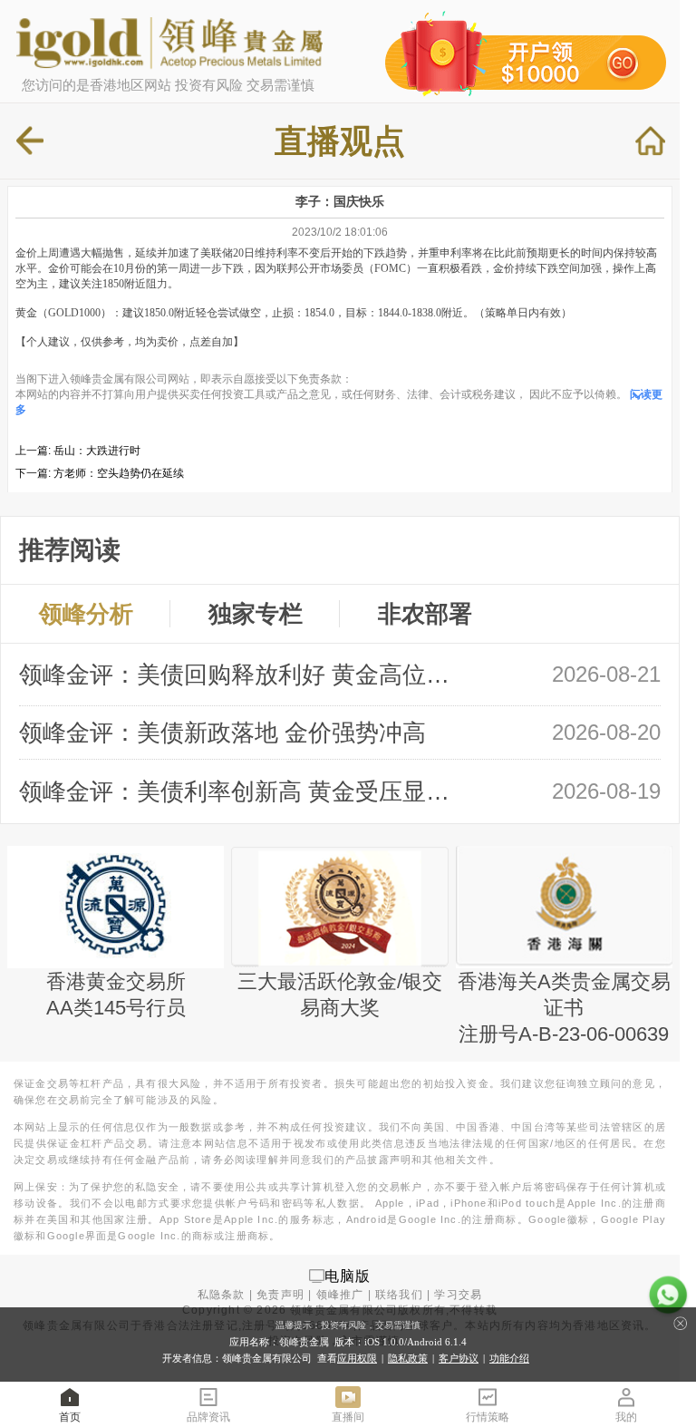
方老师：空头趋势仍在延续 (118, 473)
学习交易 (458, 1294)
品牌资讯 (208, 1417)
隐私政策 (408, 1358)
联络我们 (399, 1294)
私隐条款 (222, 1294)
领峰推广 (340, 1294)
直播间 (348, 1417)
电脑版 (348, 1275)
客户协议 (458, 1358)
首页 (70, 1417)
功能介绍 (509, 1358)
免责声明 (280, 1294)
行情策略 (487, 1417)
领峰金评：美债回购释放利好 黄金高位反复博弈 (244, 674)
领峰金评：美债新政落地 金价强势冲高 (222, 732)
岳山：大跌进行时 (96, 450)
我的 (626, 1417)
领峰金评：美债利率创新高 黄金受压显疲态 (244, 791)
